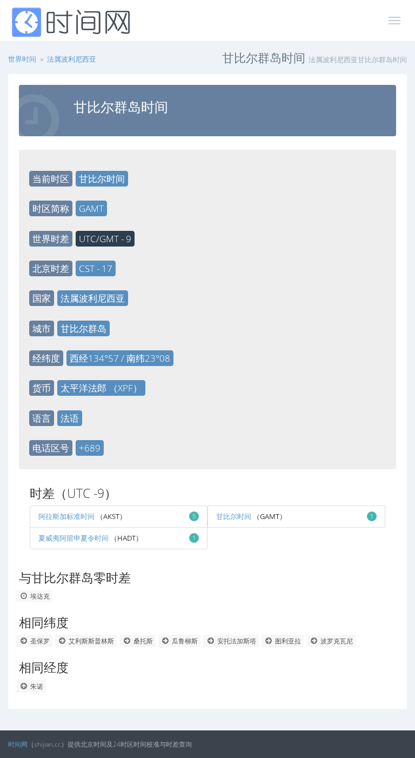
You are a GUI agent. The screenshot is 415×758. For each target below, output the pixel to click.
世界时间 (22, 59)
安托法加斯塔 (236, 641)
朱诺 (36, 686)
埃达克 (39, 596)
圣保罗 (39, 641)
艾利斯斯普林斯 (90, 641)
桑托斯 (142, 641)
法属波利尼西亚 (71, 59)
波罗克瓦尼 (336, 641)
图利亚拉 (287, 641)
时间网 (18, 744)
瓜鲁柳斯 (184, 641)
